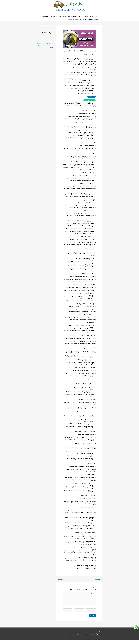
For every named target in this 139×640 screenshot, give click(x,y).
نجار (87, 161)
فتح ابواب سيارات (93, 16)
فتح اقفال (94, 54)
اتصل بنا (51, 38)
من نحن (51, 47)
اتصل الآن (91, 96)
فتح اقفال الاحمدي (62, 16)
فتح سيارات (86, 16)
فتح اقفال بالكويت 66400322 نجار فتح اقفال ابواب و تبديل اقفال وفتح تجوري (86, 634)
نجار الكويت (66, 85)
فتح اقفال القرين (45, 16)
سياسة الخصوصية (49, 40)
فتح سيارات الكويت (72, 16)
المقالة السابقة (98, 579)
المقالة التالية (60, 579)
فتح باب (88, 319)
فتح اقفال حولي (53, 16)
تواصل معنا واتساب (89, 100)
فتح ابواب (80, 16)
